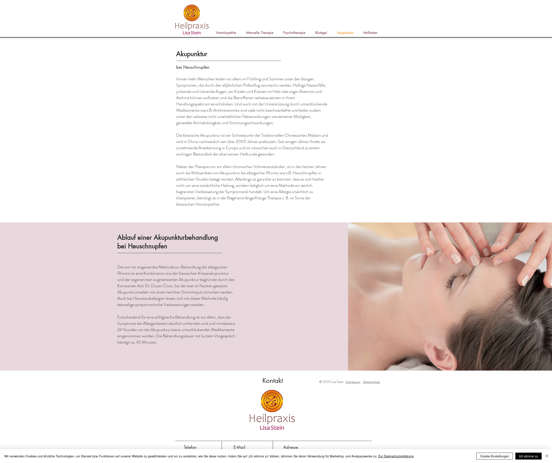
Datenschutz (371, 381)
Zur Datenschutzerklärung (396, 456)
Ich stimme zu (528, 456)
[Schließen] (546, 456)
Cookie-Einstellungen (494, 456)
